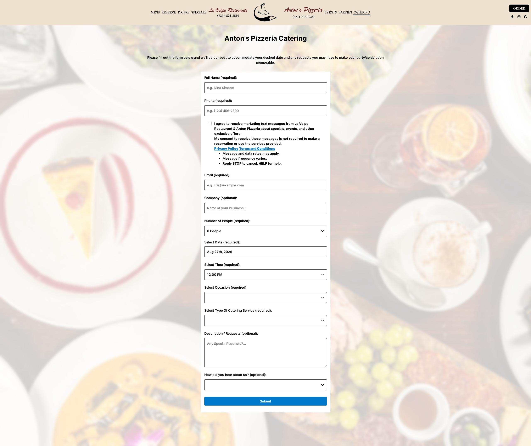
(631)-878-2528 (303, 17)
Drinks (184, 12)
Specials (199, 12)
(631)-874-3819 (228, 15)
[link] (265, 12)
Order (519, 8)
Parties (345, 12)
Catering (362, 12)
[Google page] (525, 16)
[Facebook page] (512, 16)
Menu (155, 12)
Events (330, 12)
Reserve (169, 12)
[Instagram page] (519, 16)
